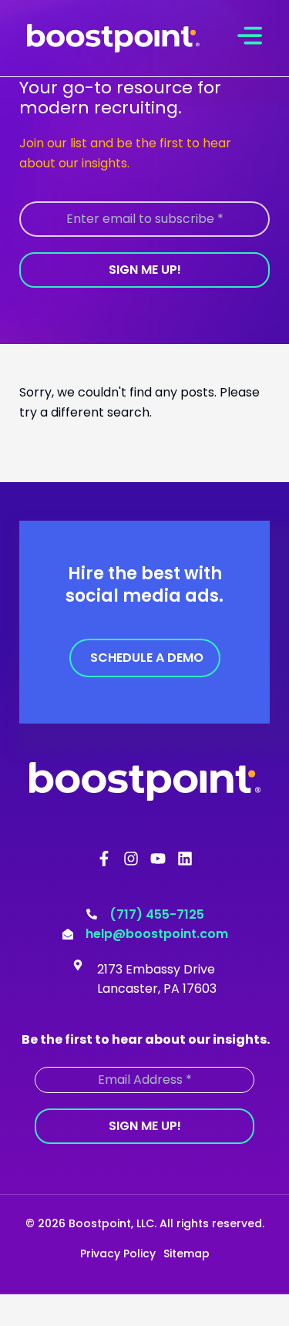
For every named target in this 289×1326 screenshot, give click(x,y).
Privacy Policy (118, 1253)
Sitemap (186, 1253)
